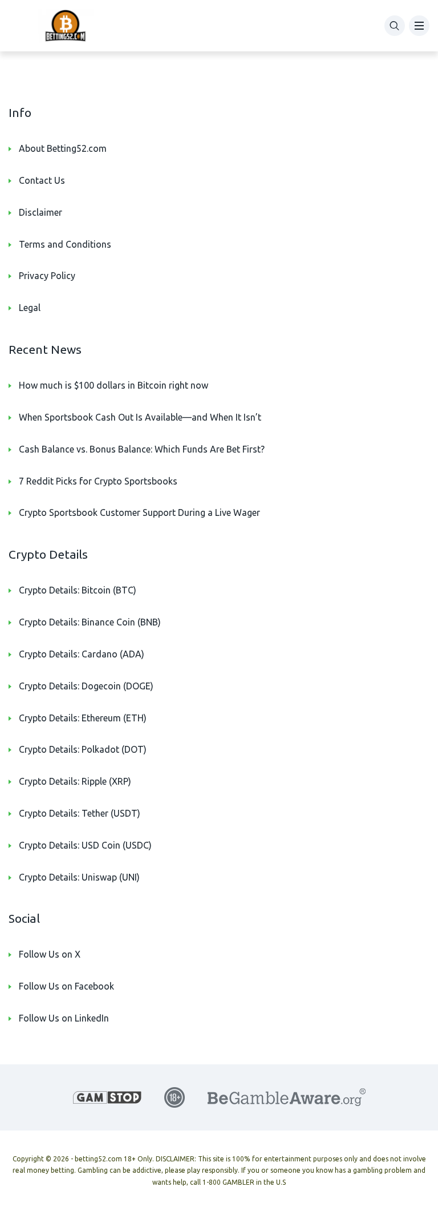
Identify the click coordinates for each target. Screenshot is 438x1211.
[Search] (394, 25)
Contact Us (42, 180)
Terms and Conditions (65, 244)
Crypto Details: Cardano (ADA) (81, 654)
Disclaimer (40, 212)
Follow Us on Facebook (66, 986)
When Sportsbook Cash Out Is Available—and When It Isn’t (140, 417)
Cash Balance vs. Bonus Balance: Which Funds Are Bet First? (142, 449)
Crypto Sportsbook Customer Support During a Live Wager (139, 512)
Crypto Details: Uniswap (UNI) (79, 877)
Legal (29, 307)
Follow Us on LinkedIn (64, 1018)
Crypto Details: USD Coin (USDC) (85, 845)
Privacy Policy (47, 276)
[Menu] (419, 25)
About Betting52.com (63, 148)
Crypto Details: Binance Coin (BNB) (90, 622)
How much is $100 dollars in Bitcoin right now (113, 385)
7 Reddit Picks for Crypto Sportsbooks (98, 481)
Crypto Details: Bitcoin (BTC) (77, 590)
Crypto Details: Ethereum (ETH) (83, 718)
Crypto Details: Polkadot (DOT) (83, 749)
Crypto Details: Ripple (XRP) (75, 781)
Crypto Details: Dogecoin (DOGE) (86, 686)
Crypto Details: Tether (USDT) (79, 813)
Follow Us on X (49, 954)
